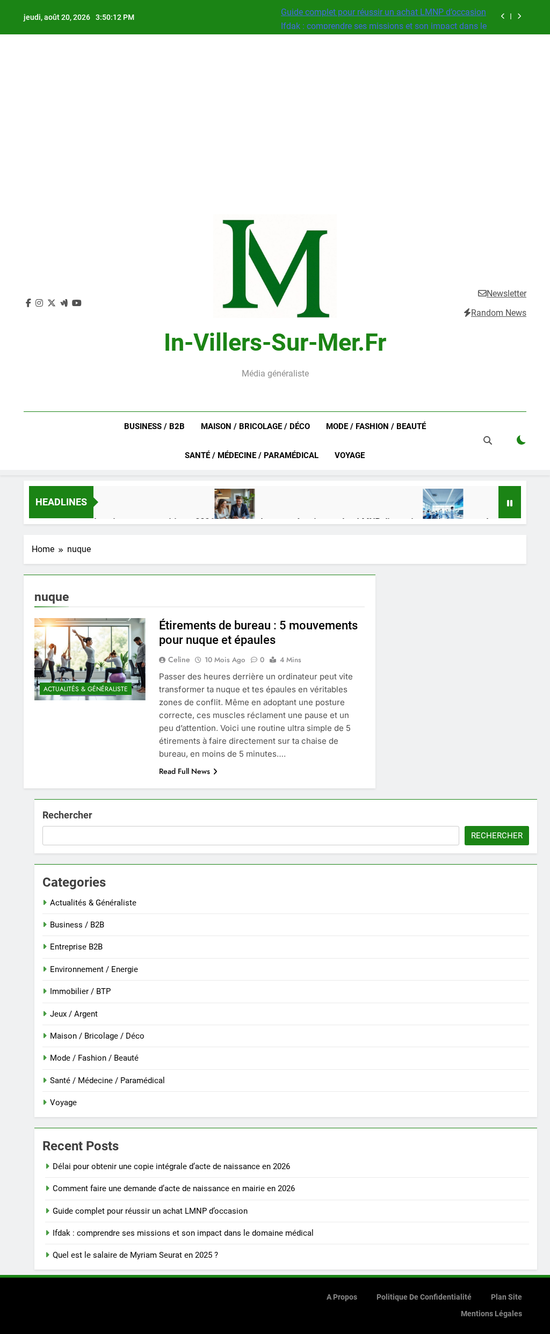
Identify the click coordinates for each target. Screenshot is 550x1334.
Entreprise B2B (76, 947)
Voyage (350, 455)
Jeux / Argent (74, 1014)
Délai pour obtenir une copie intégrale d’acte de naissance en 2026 (171, 1166)
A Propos (342, 1297)
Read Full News (184, 771)
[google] (64, 303)
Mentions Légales (491, 1313)
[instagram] (39, 303)
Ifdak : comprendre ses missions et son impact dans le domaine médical (183, 1233)
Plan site (506, 1297)
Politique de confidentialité (424, 1297)
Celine (179, 659)
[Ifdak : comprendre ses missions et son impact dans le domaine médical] (424, 509)
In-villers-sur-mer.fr (275, 342)
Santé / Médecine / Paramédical (252, 455)
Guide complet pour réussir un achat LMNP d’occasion (383, 12)
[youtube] (77, 303)
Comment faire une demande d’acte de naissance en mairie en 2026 (174, 1188)
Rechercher (67, 815)
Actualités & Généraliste (86, 689)
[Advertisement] (275, 134)
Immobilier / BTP (80, 991)
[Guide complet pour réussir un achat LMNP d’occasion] (216, 509)
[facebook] (28, 303)
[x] (51, 303)
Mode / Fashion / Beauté (376, 426)
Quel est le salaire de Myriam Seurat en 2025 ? (135, 1255)
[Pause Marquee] (509, 502)
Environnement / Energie (94, 969)
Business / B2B (154, 426)
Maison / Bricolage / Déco (255, 426)
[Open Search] (487, 440)
